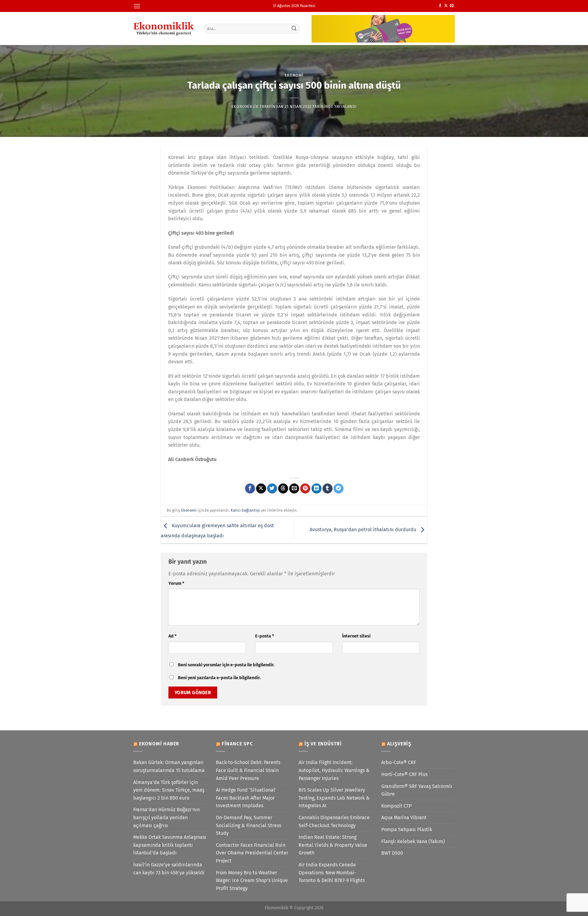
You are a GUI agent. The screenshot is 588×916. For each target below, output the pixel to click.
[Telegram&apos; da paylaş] (339, 488)
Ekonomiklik (245, 106)
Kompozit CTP (396, 806)
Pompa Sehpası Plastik (406, 829)
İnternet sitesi (356, 636)
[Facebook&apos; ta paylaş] (250, 488)
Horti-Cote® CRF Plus (404, 774)
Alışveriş (399, 744)
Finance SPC (237, 744)
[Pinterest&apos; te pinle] (305, 488)
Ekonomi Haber (159, 744)
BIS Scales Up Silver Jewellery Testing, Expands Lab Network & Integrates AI (334, 797)
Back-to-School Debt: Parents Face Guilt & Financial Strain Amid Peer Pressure (248, 770)
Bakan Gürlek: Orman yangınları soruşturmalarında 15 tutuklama (169, 766)
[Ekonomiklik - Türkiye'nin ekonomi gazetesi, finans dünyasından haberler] (163, 28)
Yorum (176, 583)
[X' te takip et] (446, 6)
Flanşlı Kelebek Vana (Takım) (413, 841)
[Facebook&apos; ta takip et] (440, 6)
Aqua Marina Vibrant (404, 817)
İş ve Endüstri (323, 744)
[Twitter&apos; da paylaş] (272, 488)
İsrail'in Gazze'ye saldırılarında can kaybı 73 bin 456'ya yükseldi (169, 869)
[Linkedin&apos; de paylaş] (316, 488)
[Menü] (137, 6)
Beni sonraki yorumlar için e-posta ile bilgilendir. (226, 665)
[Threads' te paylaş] (283, 488)
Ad (172, 636)
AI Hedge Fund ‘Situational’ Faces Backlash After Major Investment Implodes (246, 797)
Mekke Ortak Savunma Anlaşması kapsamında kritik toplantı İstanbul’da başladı (169, 845)
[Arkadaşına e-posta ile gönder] (294, 488)
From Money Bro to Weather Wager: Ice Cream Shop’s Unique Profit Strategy (252, 880)
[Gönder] (294, 28)
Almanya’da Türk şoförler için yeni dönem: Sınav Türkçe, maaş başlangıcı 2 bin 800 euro (168, 790)
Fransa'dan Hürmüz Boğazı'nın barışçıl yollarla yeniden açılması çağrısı (166, 817)
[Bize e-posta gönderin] (452, 6)
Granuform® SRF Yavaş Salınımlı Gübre (416, 790)
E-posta (264, 636)
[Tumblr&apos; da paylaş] (327, 488)
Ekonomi (294, 75)
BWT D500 (392, 853)
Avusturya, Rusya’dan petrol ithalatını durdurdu (363, 529)
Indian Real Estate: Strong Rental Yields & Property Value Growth (333, 845)
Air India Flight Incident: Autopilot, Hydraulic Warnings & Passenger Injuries (334, 770)
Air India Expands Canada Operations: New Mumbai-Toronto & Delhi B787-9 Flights (332, 872)
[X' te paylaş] (261, 488)
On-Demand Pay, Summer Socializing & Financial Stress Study (248, 825)
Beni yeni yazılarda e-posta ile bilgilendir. (219, 677)
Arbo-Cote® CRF (398, 762)
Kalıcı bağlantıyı (245, 510)
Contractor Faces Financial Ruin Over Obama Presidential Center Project (252, 853)
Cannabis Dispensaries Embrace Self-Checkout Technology (334, 821)
